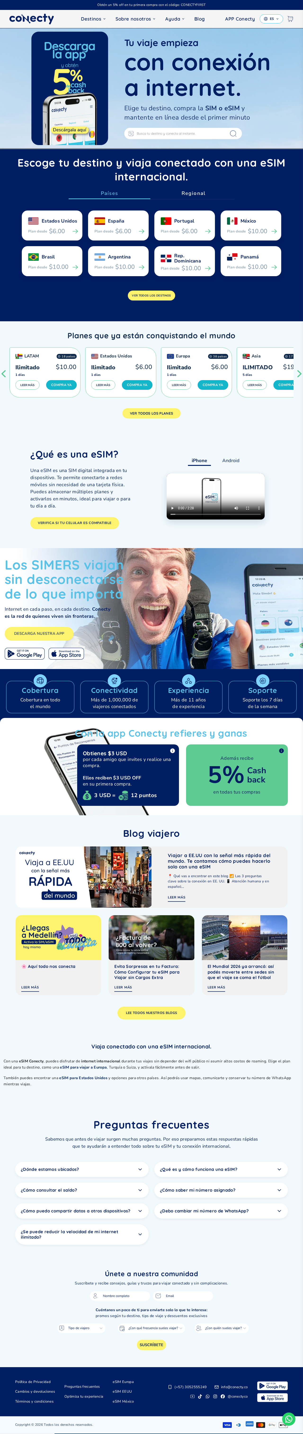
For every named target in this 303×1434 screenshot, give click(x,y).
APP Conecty (240, 19)
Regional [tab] (193, 193)
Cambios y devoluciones (35, 1391)
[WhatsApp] (207, 1396)
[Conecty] (35, 19)
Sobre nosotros (133, 19)
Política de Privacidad (33, 1381)
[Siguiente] (299, 373)
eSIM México (123, 1401)
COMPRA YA (61, 385)
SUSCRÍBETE (151, 1345)
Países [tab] (109, 193)
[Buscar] (233, 133)
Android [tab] (231, 460)
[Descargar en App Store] (66, 654)
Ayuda (172, 19)
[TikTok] (200, 1396)
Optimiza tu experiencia (83, 1396)
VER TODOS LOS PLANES (151, 413)
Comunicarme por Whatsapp (288, 1419)
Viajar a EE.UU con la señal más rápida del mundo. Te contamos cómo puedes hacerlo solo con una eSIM (219, 861)
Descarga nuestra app (39, 633)
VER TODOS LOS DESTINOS (151, 295)
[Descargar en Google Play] (25, 654)
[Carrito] (290, 19)
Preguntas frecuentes (82, 1386)
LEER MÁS (27, 385)
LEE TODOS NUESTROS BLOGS (151, 1013)
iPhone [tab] (199, 460)
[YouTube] (192, 1396)
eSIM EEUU (122, 1391)
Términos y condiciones (34, 1401)
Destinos (91, 19)
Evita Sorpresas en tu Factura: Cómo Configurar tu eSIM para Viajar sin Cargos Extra (146, 972)
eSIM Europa (123, 1381)
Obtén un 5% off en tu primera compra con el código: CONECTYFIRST (151, 5)
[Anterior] (3, 373)
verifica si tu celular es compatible (74, 523)
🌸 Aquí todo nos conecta (48, 966)
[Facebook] (223, 1396)
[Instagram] (215, 1396)
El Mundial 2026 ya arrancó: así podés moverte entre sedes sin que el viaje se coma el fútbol (241, 972)
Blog (199, 19)
